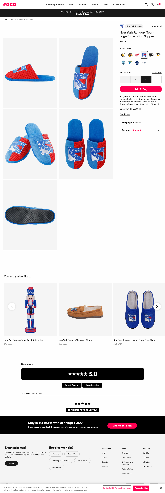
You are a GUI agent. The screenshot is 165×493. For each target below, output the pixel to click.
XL (156, 80)
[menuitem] (55, 4)
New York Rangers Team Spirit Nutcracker (23, 340)
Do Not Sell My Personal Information (117, 488)
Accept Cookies (141, 488)
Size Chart (157, 73)
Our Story (146, 453)
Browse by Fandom (55, 4)
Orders (104, 457)
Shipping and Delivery (60, 461)
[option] (82, 13)
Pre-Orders (56, 467)
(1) (161, 26)
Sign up (11, 463)
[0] (157, 4)
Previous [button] (12, 306)
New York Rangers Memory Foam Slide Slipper (135, 340)
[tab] (72, 385)
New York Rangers (134, 26)
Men (71, 4)
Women (82, 4)
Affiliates (146, 462)
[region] (82, 488)
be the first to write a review (82, 410)
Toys (105, 4)
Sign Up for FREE (122, 426)
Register (105, 462)
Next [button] (157, 306)
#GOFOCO (147, 466)
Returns (105, 466)
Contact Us (72, 454)
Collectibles (119, 4)
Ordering (55, 454)
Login (104, 453)
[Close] (161, 488)
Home (95, 4)
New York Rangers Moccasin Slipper (75, 340)
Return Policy (82, 461)
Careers (146, 457)
